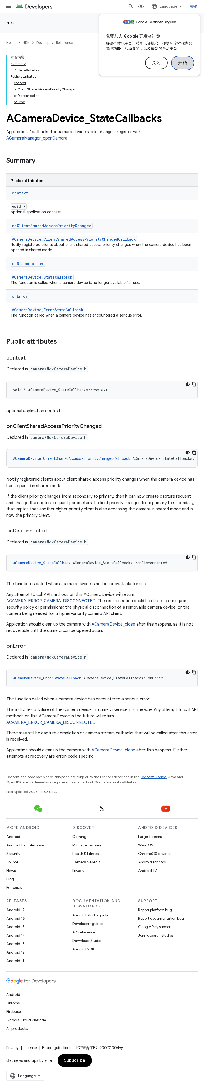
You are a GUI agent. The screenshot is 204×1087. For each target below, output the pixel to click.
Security (13, 853)
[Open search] (131, 6)
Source (12, 862)
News (11, 870)
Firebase (13, 1011)
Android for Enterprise (25, 845)
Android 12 (15, 952)
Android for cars (152, 862)
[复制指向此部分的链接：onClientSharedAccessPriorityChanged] (106, 426)
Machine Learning (87, 845)
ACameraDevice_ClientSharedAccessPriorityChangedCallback (74, 239)
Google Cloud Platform (26, 1020)
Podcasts (14, 887)
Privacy (78, 870)
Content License (154, 777)
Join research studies (155, 935)
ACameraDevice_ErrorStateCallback (47, 309)
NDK (10, 23)
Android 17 (15, 909)
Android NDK (83, 949)
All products (17, 1028)
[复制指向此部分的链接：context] (30, 358)
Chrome (13, 1003)
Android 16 (15, 918)
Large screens (150, 836)
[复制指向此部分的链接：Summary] (40, 161)
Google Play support (155, 926)
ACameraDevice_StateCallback (42, 277)
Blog (10, 879)
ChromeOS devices (154, 853)
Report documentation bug (161, 918)
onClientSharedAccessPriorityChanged (51, 225)
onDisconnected (28, 263)
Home (11, 42)
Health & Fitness (85, 853)
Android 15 (15, 926)
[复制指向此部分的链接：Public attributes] (62, 342)
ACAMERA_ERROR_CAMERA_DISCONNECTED (50, 601)
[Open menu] (8, 6)
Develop (42, 42)
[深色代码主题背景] (188, 384)
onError (20, 296)
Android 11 (15, 960)
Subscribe (75, 1060)
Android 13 (15, 943)
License (30, 1048)
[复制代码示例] (194, 384)
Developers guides (87, 923)
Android (13, 836)
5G (75, 879)
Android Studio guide (90, 915)
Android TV (147, 870)
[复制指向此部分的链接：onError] (30, 646)
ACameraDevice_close (113, 624)
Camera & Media (86, 862)
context (20, 193)
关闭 (156, 63)
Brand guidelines (56, 1048)
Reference (64, 42)
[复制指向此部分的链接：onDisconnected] (52, 531)
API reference (83, 932)
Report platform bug (155, 909)
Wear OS (145, 845)
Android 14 (15, 935)
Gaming (79, 836)
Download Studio (86, 940)
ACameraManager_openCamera (36, 138)
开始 (182, 63)
